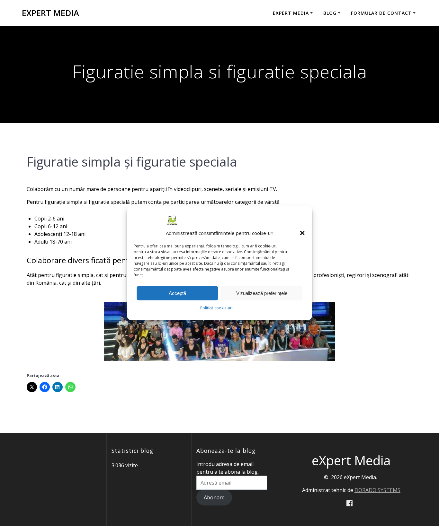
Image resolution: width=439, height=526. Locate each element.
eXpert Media (50, 13)
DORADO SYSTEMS (377, 490)
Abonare (214, 497)
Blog (329, 13)
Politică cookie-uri (216, 308)
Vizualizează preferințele (261, 293)
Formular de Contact (381, 13)
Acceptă (177, 293)
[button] (302, 233)
